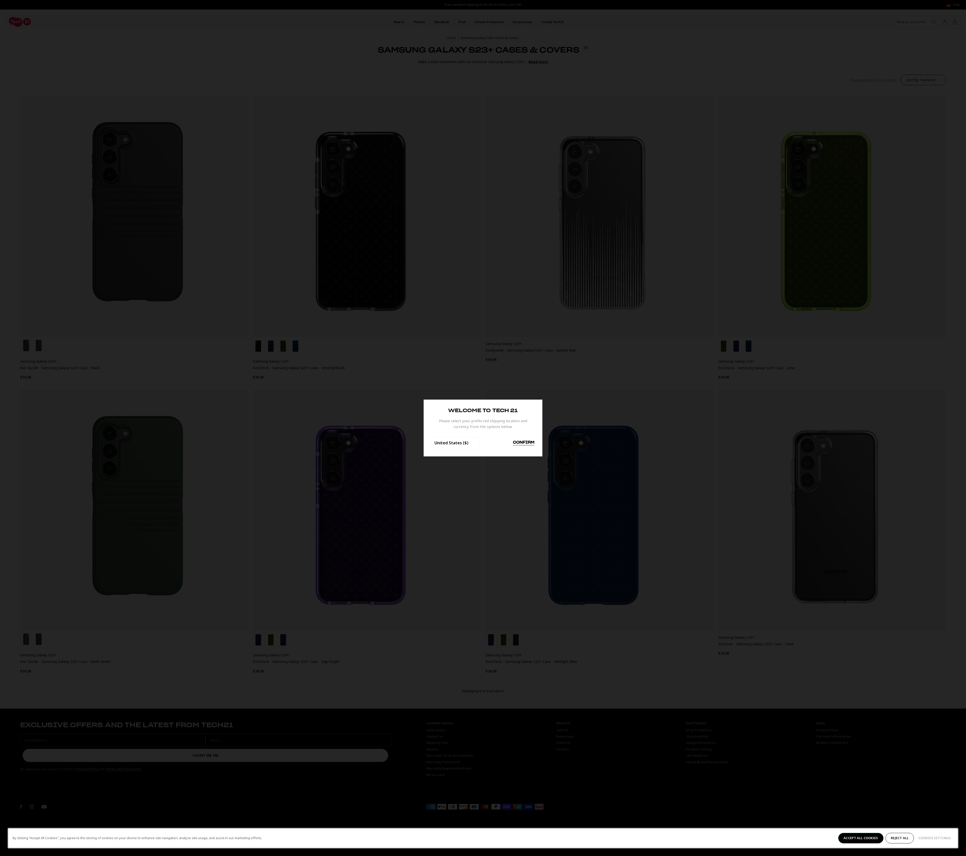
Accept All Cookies (860, 838)
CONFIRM (523, 442)
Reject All (900, 838)
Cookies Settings (934, 838)
